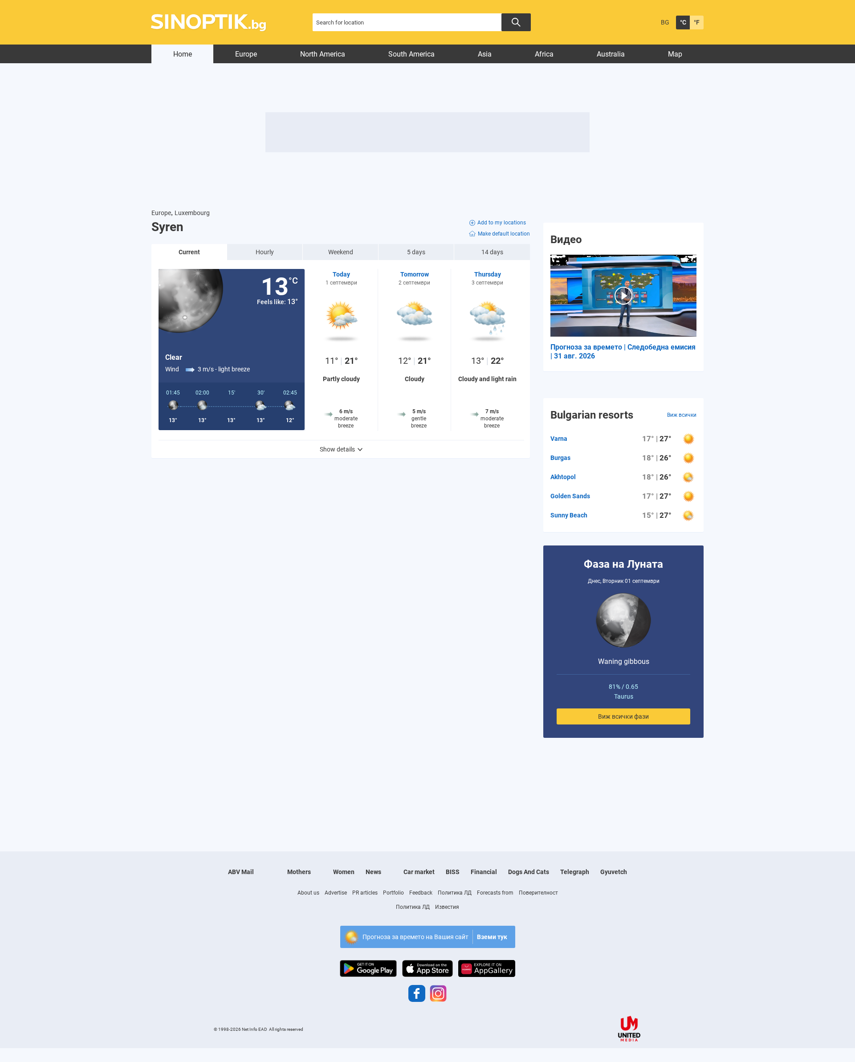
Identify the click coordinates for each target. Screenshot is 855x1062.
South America (411, 54)
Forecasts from (495, 893)
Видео (566, 239)
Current (189, 252)
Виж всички (681, 415)
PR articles (365, 893)
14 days (492, 252)
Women (343, 871)
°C (683, 22)
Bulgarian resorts (591, 415)
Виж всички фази (623, 716)
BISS (453, 871)
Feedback (420, 893)
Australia (611, 54)
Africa (544, 54)
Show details (337, 449)
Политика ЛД (455, 893)
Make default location (504, 234)
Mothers (299, 871)
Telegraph (574, 871)
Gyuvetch (613, 871)
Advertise (336, 893)
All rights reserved (286, 1029)
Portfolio (393, 893)
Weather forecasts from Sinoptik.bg (213, 22)
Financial (484, 871)
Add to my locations (501, 223)
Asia (485, 54)
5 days (416, 252)
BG (665, 22)
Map (675, 54)
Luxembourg (192, 212)
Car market (419, 871)
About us (308, 893)
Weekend (340, 252)
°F (697, 22)
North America (322, 54)
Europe (246, 54)
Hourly (265, 252)
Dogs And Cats (528, 871)
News (373, 871)
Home (182, 54)
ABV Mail (241, 871)
